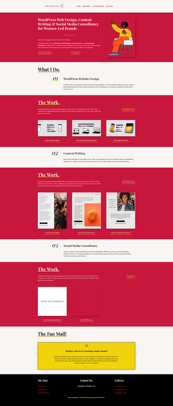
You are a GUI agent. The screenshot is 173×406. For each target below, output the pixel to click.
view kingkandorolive (121, 140)
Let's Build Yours (128, 110)
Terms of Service (121, 389)
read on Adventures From (86, 233)
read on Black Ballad (52, 233)
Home (79, 6)
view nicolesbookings (52, 140)
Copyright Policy (120, 393)
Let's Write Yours (128, 182)
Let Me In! (131, 277)
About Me (109, 6)
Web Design (86, 6)
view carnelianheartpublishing (86, 140)
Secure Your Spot (45, 53)
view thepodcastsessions (52, 320)
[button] (36, 353)
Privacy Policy (119, 386)
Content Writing (98, 6)
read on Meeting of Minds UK (120, 233)
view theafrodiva (86, 320)
